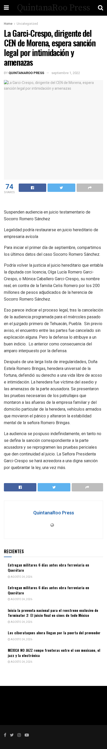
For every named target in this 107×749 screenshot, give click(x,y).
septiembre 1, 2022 (65, 72)
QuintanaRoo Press (53, 7)
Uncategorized (27, 23)
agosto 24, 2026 (21, 577)
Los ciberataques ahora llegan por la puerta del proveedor (54, 632)
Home (8, 23)
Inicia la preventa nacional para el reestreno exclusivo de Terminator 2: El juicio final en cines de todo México (53, 612)
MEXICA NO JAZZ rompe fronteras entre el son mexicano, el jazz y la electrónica (54, 652)
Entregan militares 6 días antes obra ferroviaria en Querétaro (48, 567)
